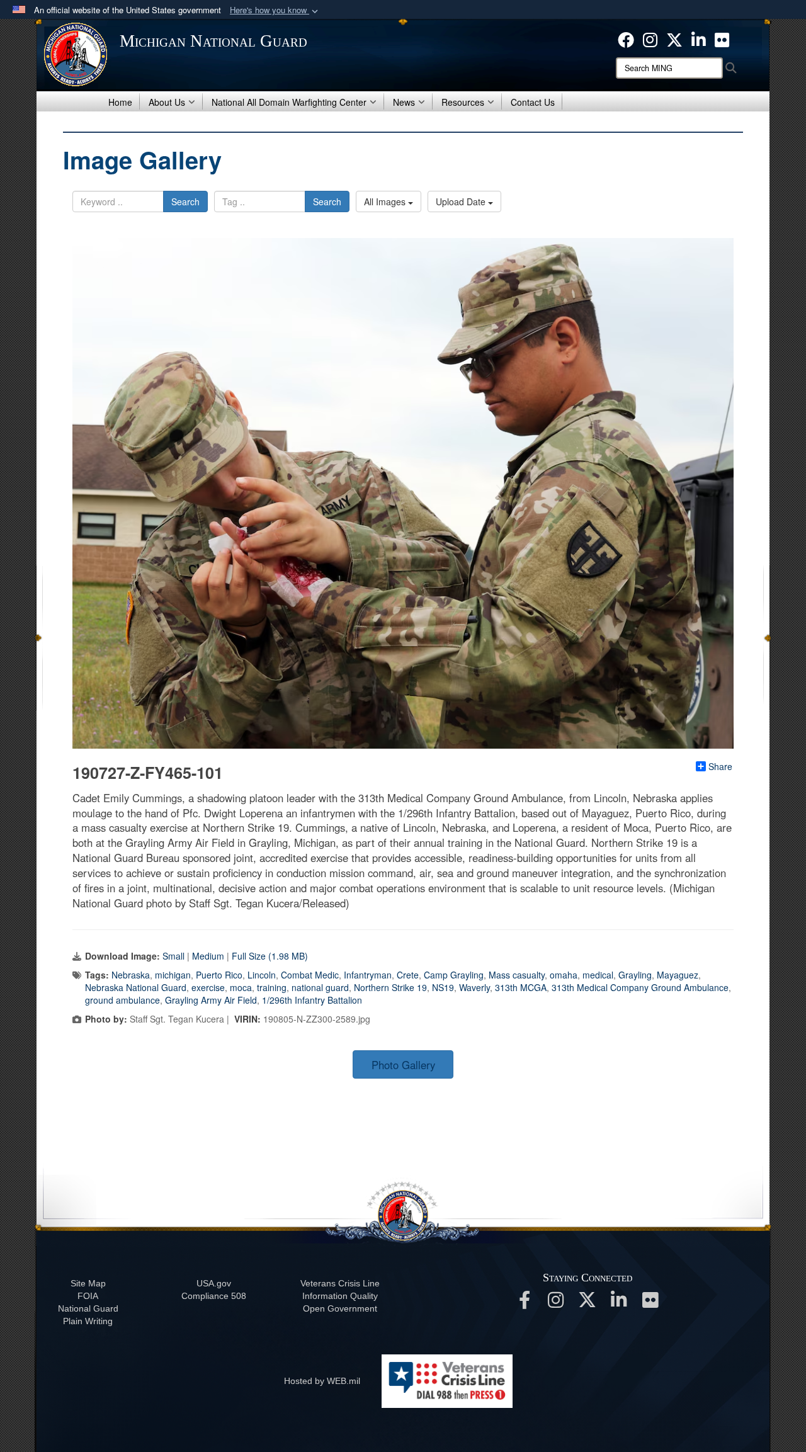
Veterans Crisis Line (340, 1283)
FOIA (87, 1296)
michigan (173, 974)
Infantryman (368, 974)
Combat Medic (310, 974)
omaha (563, 974)
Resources (462, 102)
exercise (208, 987)
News (404, 102)
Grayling (635, 974)
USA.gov (213, 1283)
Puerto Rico (219, 974)
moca (241, 987)
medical (597, 974)
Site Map (88, 1283)
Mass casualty (517, 974)
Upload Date (462, 201)
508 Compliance (213, 1296)
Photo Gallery (403, 1064)
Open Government (340, 1308)
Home (120, 102)
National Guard (88, 1308)
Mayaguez (677, 974)
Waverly (474, 987)
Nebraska (130, 974)
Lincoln (261, 974)
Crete (408, 974)
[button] (275, 10)
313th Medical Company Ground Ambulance (640, 987)
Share (720, 766)
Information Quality (340, 1296)
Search (185, 201)
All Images (386, 201)
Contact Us (533, 102)
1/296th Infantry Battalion (312, 1000)
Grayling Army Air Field (211, 1000)
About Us (167, 102)
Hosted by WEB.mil (322, 1381)
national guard (320, 987)
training (272, 987)
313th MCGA (521, 987)
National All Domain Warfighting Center (289, 102)
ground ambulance (122, 1000)
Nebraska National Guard (135, 987)
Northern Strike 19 (390, 987)
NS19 (443, 987)
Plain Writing (88, 1321)
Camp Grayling (454, 974)
